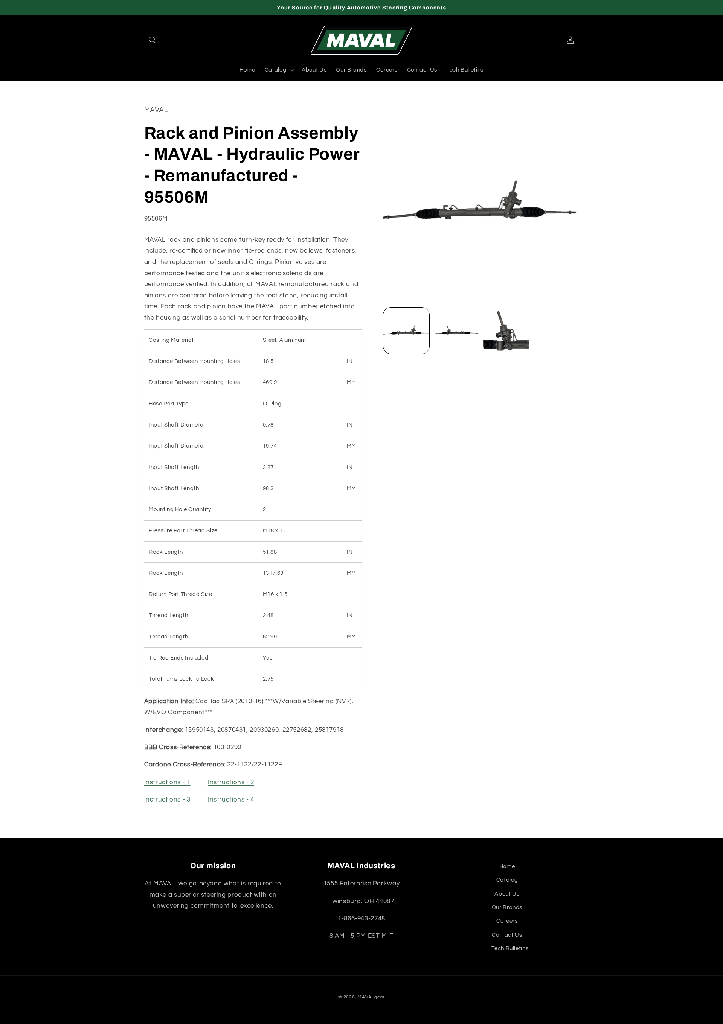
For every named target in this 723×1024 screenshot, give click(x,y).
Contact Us (507, 935)
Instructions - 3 (167, 800)
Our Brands (507, 907)
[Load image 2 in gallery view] (456, 331)
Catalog (507, 880)
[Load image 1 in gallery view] (406, 331)
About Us (506, 894)
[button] (153, 40)
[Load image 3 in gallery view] (506, 331)
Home (507, 866)
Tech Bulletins (509, 948)
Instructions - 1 (167, 782)
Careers (506, 921)
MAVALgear (371, 997)
